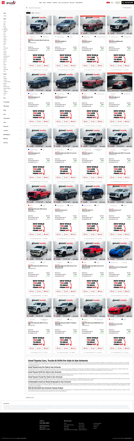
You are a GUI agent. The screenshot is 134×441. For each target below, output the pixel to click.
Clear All (28, 12)
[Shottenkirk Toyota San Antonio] (11, 2)
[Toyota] (3, 2)
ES (112, 2)
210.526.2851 (128, 2)
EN (108, 2)
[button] (50, 25)
